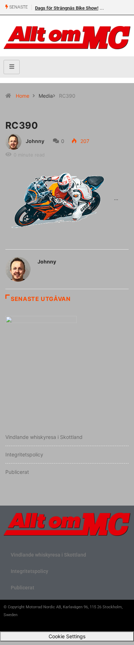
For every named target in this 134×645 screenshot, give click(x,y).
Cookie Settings (67, 636)
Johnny (35, 141)
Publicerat (17, 472)
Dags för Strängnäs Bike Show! (66, 8)
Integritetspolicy (24, 454)
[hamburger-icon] (12, 67)
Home (22, 96)
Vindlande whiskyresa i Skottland (44, 437)
